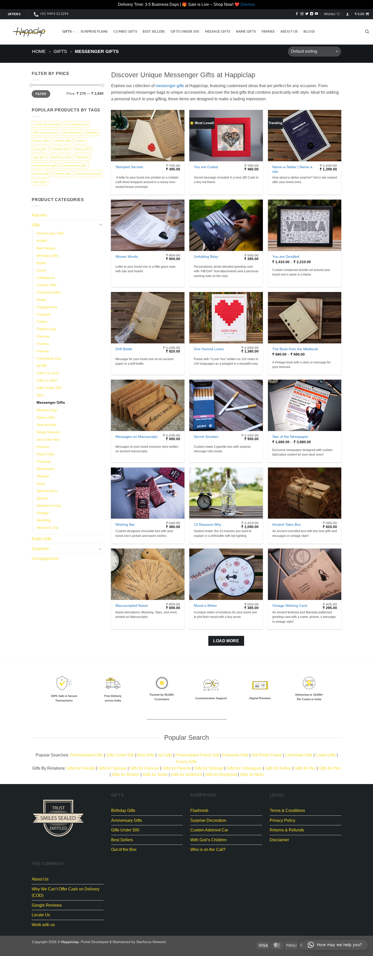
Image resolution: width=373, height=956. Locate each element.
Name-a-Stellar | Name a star (292, 169)
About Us (289, 31)
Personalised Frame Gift (197, 755)
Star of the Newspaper (290, 437)
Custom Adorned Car (209, 830)
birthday (92, 132)
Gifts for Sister (155, 774)
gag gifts (39, 157)
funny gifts (83, 149)
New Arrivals (46, 424)
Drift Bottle (123, 349)
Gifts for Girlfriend (186, 774)
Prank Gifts (45, 454)
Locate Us (41, 915)
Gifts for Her (305, 768)
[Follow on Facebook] (296, 14)
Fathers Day (46, 329)
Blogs (309, 31)
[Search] (367, 31)
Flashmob (199, 810)
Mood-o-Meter (205, 605)
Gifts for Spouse (112, 768)
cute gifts (40, 149)
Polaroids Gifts (235, 755)
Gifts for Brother (126, 774)
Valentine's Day (49, 505)
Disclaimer (279, 840)
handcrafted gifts (45, 165)
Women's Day (48, 527)
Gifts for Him (330, 768)
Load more (226, 641)
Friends (43, 351)
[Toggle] (100, 225)
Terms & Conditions (287, 810)
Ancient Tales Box (286, 524)
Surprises (40, 548)
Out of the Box (48, 439)
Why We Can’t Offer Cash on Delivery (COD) (65, 892)
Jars (40, 395)
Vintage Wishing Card (289, 605)
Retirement (45, 468)
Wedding (44, 520)
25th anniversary (45, 132)
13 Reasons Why (207, 524)
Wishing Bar (125, 524)
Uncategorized (45, 558)
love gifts (40, 182)
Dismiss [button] (248, 4)
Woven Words (126, 257)
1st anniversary (76, 124)
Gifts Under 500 (185, 31)
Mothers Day (47, 410)
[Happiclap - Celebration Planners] (29, 32)
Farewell (43, 314)
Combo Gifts (125, 31)
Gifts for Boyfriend (221, 774)
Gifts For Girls (48, 373)
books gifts (41, 141)
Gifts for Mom (252, 774)
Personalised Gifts (86, 755)
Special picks (47, 491)
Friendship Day (49, 358)
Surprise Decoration (208, 820)
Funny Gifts (186, 761)
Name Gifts (246, 31)
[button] (347, 14)
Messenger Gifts (51, 402)
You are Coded (206, 167)
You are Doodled (285, 257)
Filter (41, 93)
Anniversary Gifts (50, 233)
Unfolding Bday (206, 257)
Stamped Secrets (129, 167)
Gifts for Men (47, 380)
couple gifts (62, 141)
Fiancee (43, 336)
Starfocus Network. (151, 942)
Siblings (43, 476)
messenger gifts (170, 86)
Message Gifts (217, 31)
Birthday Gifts (47, 255)
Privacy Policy (282, 820)
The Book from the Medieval (295, 349)
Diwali (41, 299)
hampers (82, 157)
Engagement (47, 307)
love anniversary (89, 173)
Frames (268, 31)
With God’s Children (208, 840)
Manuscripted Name (131, 605)
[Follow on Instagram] (301, 14)
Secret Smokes (206, 437)
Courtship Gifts (48, 292)
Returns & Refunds (287, 830)
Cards (41, 270)
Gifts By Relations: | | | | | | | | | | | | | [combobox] (186, 771)
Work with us (43, 925)
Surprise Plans (94, 31)
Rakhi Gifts (42, 539)
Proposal (44, 461)
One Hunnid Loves (209, 349)
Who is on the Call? (208, 849)
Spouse (43, 498)
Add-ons (39, 215)
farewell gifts (61, 149)
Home (39, 51)
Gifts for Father (278, 768)
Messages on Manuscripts (136, 437)
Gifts (67, 31)
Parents (43, 446)
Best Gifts (146, 755)
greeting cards (61, 157)
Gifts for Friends (80, 768)
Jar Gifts (165, 755)
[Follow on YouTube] (316, 14)
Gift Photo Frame (266, 755)
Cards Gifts (326, 755)
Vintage (43, 513)
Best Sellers (154, 31)
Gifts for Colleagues (244, 768)
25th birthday (71, 132)
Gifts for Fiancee (144, 768)
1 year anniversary (46, 124)
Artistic (42, 241)
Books (41, 263)
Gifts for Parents (176, 768)
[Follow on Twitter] (306, 14)
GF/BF (42, 366)
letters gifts (63, 173)
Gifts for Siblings (208, 768)
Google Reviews (47, 905)
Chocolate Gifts (299, 755)
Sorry (41, 483)
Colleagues (46, 277)
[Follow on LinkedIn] (311, 14)
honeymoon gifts (75, 165)
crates (80, 141)
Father (42, 321)
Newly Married (48, 432)
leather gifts (41, 173)
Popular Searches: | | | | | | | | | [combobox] (187, 758)
